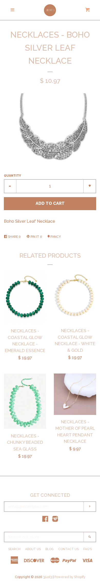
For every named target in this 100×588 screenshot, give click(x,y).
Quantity (12, 175)
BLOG (49, 549)
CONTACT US (68, 549)
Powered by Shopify (69, 577)
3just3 (47, 577)
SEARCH (14, 549)
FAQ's (87, 549)
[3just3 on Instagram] (55, 519)
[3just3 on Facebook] (45, 519)
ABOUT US (33, 549)
